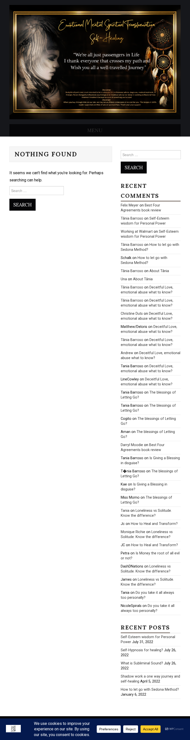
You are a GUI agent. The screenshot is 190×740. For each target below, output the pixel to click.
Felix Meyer (130, 205)
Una (124, 279)
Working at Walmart (137, 231)
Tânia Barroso (132, 218)
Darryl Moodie (132, 445)
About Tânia (159, 271)
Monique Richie (133, 532)
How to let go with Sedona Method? (150, 689)
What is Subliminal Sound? (142, 663)
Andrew (127, 353)
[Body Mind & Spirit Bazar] (94, 61)
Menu (95, 130)
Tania (125, 511)
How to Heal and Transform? (154, 524)
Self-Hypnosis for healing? (142, 650)
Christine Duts (132, 314)
